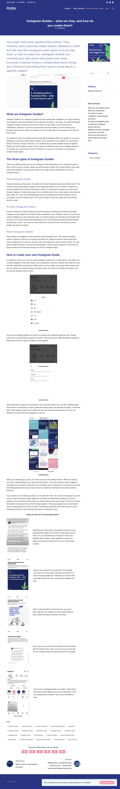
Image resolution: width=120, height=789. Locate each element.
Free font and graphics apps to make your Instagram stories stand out (98, 124)
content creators (27, 726)
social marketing (51, 735)
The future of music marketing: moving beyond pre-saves (98, 116)
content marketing (41, 726)
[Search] (112, 8)
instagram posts (70, 731)
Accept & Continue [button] (107, 782)
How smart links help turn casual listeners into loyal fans (97, 138)
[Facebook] (107, 2)
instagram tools (25, 735)
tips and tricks (72, 739)
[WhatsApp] (62, 751)
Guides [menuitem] (101, 8)
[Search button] (108, 73)
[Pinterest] (40, 751)
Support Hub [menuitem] (31, 2)
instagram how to (55, 731)
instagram (71, 726)
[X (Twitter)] (110, 2)
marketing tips (38, 735)
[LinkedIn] (47, 751)
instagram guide (13, 731)
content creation (13, 726)
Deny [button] (94, 782)
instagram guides (27, 731)
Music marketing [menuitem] (79, 8)
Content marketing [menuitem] (92, 8)
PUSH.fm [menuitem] (67, 8)
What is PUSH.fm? (95, 91)
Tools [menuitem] (107, 8)
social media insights (26, 739)
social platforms (59, 739)
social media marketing (43, 739)
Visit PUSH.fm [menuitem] (11, 2)
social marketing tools (67, 735)
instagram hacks (41, 731)
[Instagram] (112, 2)
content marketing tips (57, 726)
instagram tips (12, 735)
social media (12, 739)
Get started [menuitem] (21, 2)
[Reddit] (55, 751)
